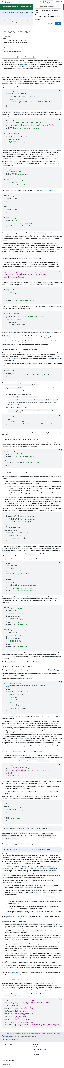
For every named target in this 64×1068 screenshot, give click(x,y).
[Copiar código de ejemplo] (61, 90)
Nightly (48, 57)
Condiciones (5, 1060)
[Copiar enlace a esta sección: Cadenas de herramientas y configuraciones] (33, 667)
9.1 (54, 57)
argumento (26, 937)
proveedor (46, 332)
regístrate (11, 14)
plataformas (27, 64)
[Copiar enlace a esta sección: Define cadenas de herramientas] (28, 473)
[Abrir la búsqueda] (40, 2)
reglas (21, 64)
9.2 (51, 57)
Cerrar (50, 23)
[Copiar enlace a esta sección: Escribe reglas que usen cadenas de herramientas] (42, 258)
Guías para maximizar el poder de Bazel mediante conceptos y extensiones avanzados (31, 7)
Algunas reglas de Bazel (15, 849)
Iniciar (58, 23)
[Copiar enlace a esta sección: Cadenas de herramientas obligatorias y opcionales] (38, 349)
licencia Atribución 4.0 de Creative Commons (47, 1033)
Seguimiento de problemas (39, 1049)
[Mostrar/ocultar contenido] (11, 37)
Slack (34, 1051)
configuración (5, 672)
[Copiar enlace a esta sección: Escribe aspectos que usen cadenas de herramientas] (39, 440)
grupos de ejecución (15, 972)
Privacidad (12, 1060)
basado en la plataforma (48, 190)
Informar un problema (10, 57)
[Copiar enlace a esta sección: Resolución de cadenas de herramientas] (34, 844)
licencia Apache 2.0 (23, 1035)
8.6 (61, 57)
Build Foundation (6, 12)
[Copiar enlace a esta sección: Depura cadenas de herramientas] (29, 979)
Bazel (3, 28)
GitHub (3, 1049)
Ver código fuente (28, 57)
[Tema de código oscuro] (59, 90)
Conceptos (16, 28)
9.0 (56, 57)
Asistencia (35, 1046)
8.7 (59, 57)
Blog (3, 1046)
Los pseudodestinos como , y (18, 916)
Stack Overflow (36, 1054)
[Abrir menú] (2, 2)
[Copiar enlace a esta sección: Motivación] (12, 74)
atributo (42, 935)
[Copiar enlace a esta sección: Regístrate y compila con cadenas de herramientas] (43, 751)
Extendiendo (9, 28)
